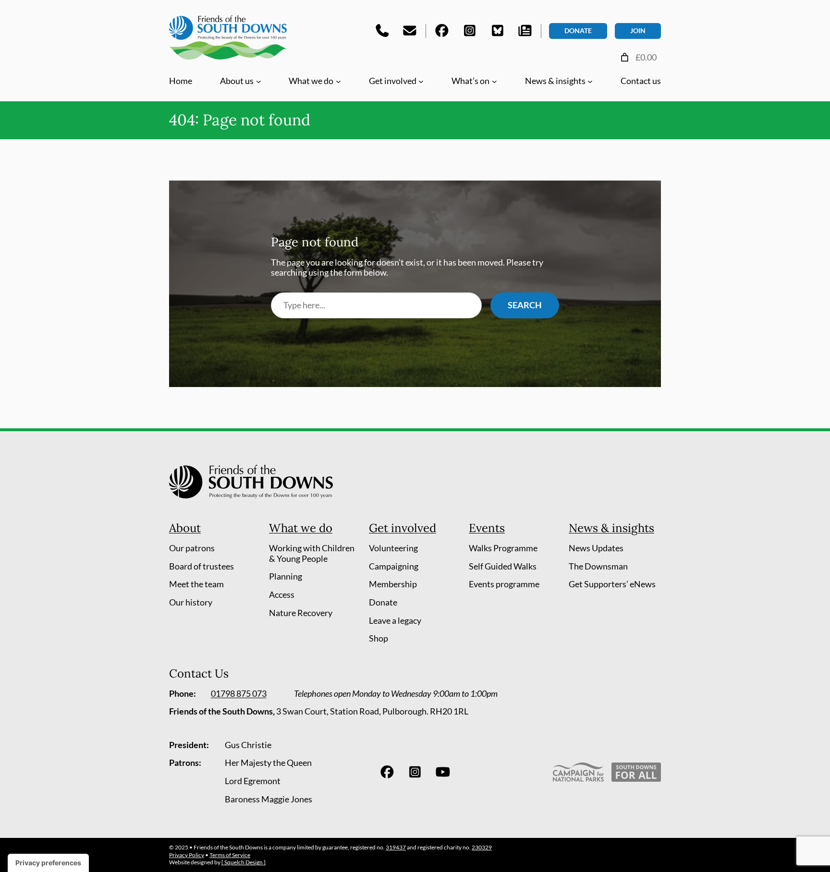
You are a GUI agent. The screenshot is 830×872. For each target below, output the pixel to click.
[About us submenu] (258, 81)
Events (487, 528)
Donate (578, 30)
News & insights (611, 528)
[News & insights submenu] (590, 81)
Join (638, 30)
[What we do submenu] (338, 81)
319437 (396, 847)
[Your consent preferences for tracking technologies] (48, 863)
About (185, 528)
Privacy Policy (186, 855)
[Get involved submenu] (421, 81)
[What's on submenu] (494, 81)
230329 (482, 847)
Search (525, 305)
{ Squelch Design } (243, 862)
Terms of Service (229, 855)
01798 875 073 (239, 693)
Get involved (402, 528)
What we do (300, 528)
